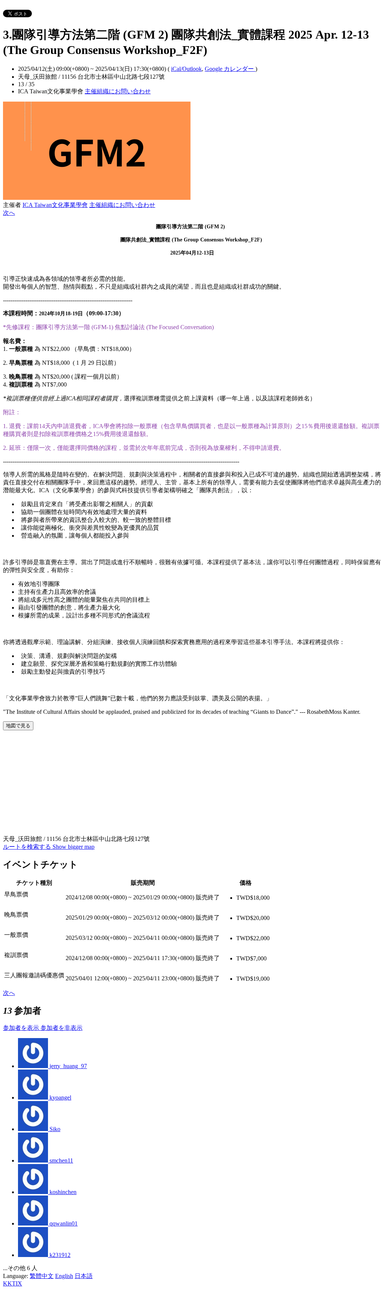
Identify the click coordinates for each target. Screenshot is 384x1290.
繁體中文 (42, 1276)
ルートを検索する (27, 847)
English (64, 1276)
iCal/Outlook (186, 69)
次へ (9, 213)
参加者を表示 (21, 1028)
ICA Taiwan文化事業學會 (55, 205)
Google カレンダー (230, 69)
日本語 (84, 1276)
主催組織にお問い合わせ (118, 91)
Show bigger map (73, 847)
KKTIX (12, 1283)
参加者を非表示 (61, 1028)
